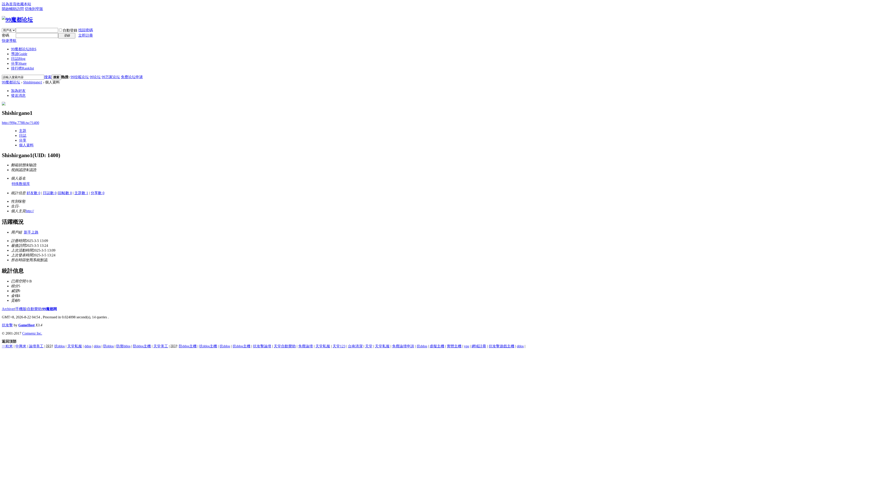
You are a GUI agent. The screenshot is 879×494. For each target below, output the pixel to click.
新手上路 (31, 232)
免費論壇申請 (403, 346)
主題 (22, 131)
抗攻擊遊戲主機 (501, 346)
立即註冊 (85, 35)
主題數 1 (81, 193)
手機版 (20, 309)
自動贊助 (34, 309)
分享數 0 (97, 193)
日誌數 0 (50, 193)
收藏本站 (23, 4)
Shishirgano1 (32, 82)
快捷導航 (9, 41)
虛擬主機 (437, 346)
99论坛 (95, 77)
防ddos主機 (142, 346)
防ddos (108, 346)
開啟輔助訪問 (13, 9)
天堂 (368, 346)
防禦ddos (123, 346)
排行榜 (22, 68)
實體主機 (454, 346)
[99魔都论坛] (17, 20)
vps (466, 346)
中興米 (20, 346)
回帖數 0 (65, 193)
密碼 (5, 35)
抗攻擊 (7, 325)
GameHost (26, 325)
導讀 (19, 54)
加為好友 (18, 91)
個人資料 (26, 145)
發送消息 (18, 95)
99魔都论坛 (23, 49)
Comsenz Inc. (32, 333)
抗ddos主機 (208, 346)
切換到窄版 (34, 9)
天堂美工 (160, 346)
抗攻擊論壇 (262, 346)
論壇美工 (36, 346)
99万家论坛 (111, 77)
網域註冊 (479, 346)
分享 (19, 63)
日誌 (18, 59)
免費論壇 (305, 346)
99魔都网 (49, 309)
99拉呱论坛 (80, 77)
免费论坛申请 (132, 77)
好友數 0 (33, 193)
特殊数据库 (21, 184)
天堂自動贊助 (285, 346)
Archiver (8, 309)
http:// (30, 211)
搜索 (48, 77)
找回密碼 (85, 30)
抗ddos (59, 346)
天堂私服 (74, 346)
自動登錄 (70, 30)
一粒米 (7, 346)
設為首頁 (9, 4)
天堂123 (339, 346)
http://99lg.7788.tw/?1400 (20, 123)
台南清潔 (355, 346)
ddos (87, 346)
